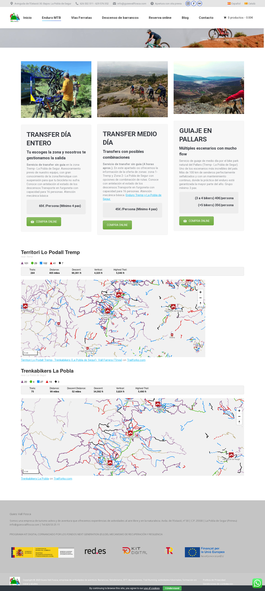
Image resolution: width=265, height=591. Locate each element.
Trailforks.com (136, 360)
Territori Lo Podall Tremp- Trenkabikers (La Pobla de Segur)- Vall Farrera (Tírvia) (71, 360)
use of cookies (152, 588)
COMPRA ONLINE (46, 221)
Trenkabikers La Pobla (35, 478)
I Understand (172, 588)
